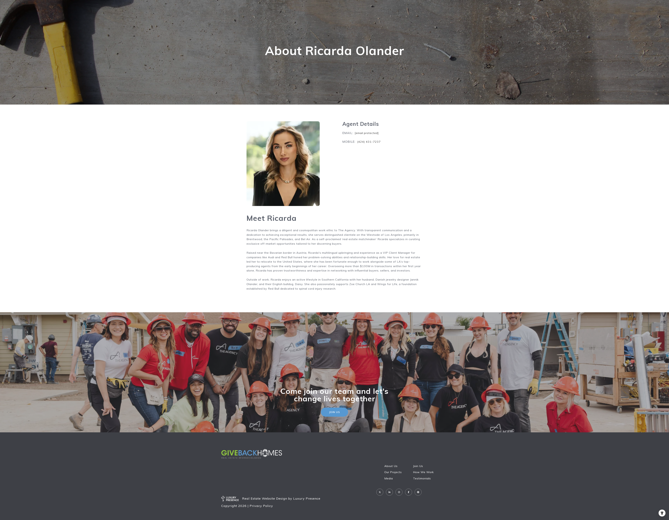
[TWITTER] (379, 492)
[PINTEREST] (418, 492)
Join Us (418, 466)
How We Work (423, 472)
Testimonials (422, 478)
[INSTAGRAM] (398, 492)
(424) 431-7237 (369, 141)
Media (388, 478)
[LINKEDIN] (389, 492)
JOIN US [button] (334, 412)
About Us (391, 466)
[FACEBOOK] (408, 492)
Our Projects (393, 472)
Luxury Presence (306, 498)
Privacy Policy (261, 506)
